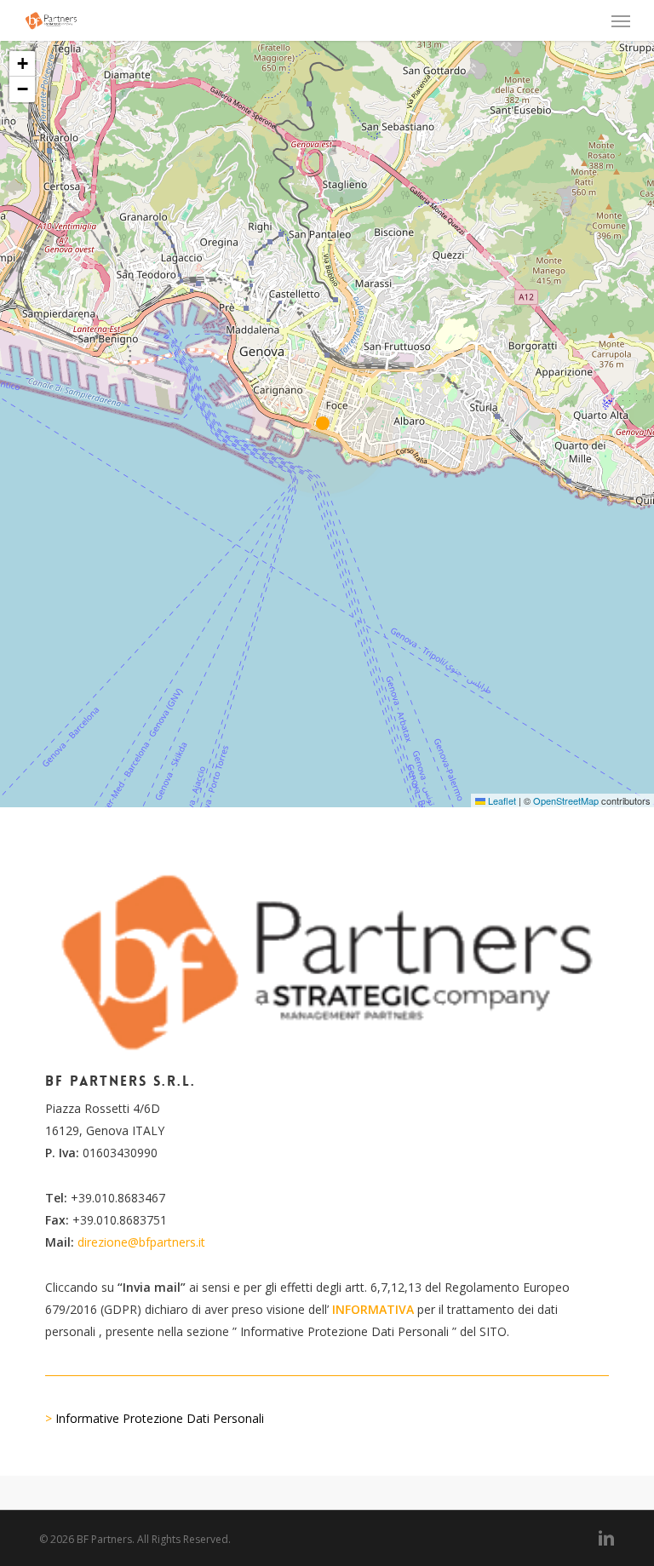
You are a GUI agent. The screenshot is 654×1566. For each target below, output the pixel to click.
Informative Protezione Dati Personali (159, 1418)
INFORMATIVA (373, 1309)
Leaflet (500, 800)
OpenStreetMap (566, 800)
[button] (620, 20)
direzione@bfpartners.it (141, 1242)
